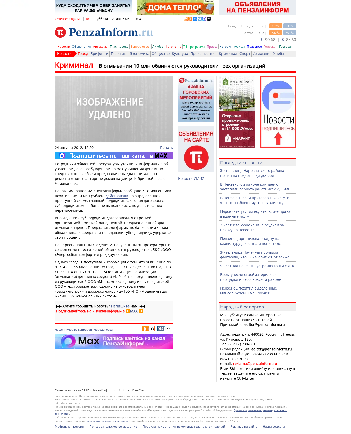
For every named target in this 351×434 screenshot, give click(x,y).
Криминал (228, 53)
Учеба (278, 53)
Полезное (254, 46)
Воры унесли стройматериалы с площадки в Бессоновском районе (250, 277)
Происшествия (203, 53)
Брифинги (99, 53)
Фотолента (173, 46)
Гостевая (286, 46)
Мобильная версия (69, 426)
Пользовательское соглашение (113, 426)
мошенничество (66, 329)
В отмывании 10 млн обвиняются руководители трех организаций (182, 65)
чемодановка (103, 329)
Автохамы (100, 46)
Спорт (244, 53)
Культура (180, 53)
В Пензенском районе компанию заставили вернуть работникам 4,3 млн (255, 186)
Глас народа (119, 46)
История (225, 46)
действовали (117, 195)
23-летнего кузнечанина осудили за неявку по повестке (252, 227)
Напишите (120, 306)
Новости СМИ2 (191, 178)
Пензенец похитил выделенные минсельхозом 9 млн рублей (248, 290)
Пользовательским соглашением (107, 421)
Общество (161, 53)
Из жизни (261, 53)
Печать (166, 147)
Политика (119, 53)
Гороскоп (270, 46)
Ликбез (157, 46)
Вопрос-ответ (140, 46)
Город (83, 53)
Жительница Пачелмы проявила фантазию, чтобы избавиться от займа (254, 254)
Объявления (81, 46)
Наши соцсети (274, 426)
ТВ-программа (194, 46)
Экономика (139, 53)
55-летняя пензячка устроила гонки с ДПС (257, 265)
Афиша (239, 46)
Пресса (212, 46)
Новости (63, 46)
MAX (134, 310)
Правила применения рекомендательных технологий (184, 426)
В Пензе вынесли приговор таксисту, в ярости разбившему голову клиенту (254, 200)
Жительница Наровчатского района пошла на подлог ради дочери (252, 173)
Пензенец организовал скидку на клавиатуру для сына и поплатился (251, 241)
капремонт (85, 329)
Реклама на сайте (243, 426)
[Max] (114, 155)
